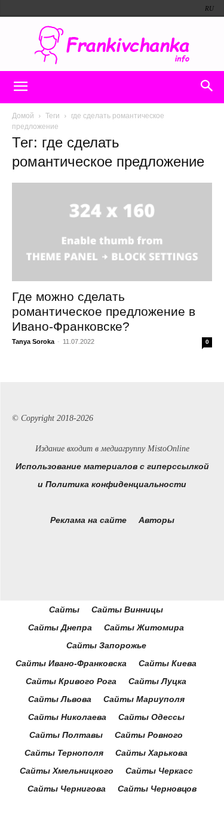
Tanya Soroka (33, 341)
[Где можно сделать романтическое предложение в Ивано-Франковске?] (112, 232)
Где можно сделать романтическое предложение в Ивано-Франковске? (103, 311)
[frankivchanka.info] (112, 45)
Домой (23, 116)
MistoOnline (168, 448)
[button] (20, 87)
